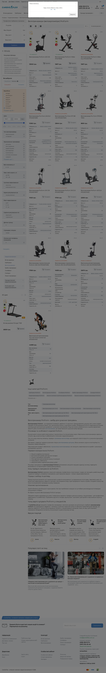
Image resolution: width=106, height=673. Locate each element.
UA (51, 9)
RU (55, 9)
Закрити (72, 14)
